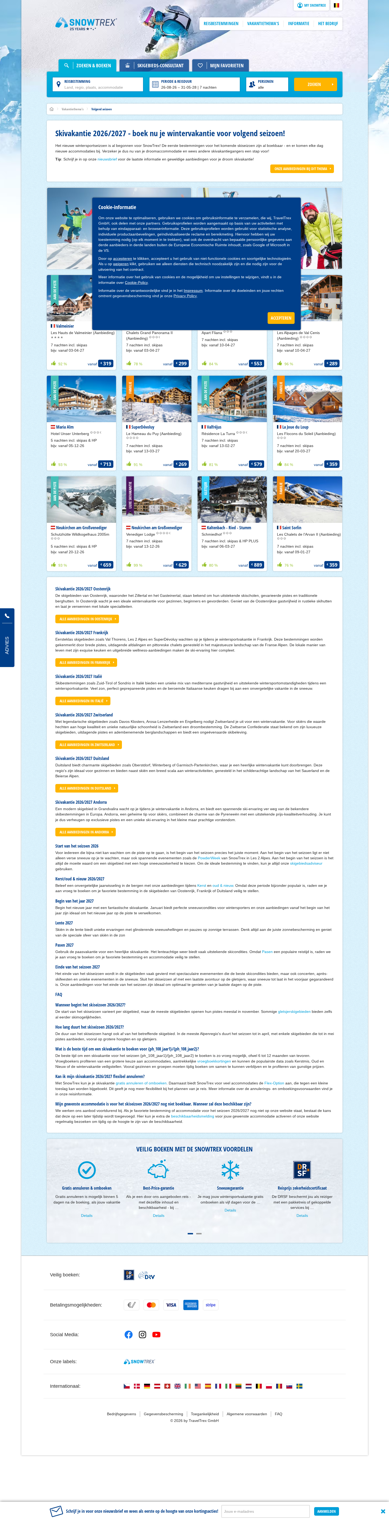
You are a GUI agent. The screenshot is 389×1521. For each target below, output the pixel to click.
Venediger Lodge (141, 534)
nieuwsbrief (107, 159)
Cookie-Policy (136, 282)
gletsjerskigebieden (295, 1011)
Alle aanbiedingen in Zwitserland (87, 744)
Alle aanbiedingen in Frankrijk (85, 662)
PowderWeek (209, 858)
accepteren (122, 258)
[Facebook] (128, 1334)
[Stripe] (210, 1305)
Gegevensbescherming (163, 1414)
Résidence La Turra (219, 434)
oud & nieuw (223, 885)
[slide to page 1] (190, 1233)
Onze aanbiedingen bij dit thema (301, 168)
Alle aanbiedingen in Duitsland (85, 788)
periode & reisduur (176, 81)
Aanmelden (326, 1511)
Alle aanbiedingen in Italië (81, 700)
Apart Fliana (212, 333)
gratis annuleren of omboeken (141, 1083)
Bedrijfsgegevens (121, 1414)
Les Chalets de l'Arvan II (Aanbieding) (309, 534)
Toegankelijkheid (205, 1414)
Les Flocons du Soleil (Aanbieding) (306, 434)
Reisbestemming (77, 81)
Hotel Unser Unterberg (70, 434)
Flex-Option (274, 1083)
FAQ (278, 1414)
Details (87, 1215)
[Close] (383, 1511)
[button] (336, 5)
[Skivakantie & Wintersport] (86, 23)
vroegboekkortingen (214, 1061)
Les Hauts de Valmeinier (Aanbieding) (83, 333)
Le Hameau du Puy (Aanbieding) (154, 434)
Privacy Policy (185, 296)
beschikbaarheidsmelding (192, 1116)
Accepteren (281, 318)
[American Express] (191, 1305)
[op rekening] (131, 1305)
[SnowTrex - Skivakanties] (139, 1361)
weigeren (121, 264)
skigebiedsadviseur (306, 863)
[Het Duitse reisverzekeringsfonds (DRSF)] (129, 1275)
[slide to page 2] (199, 1233)
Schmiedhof (212, 534)
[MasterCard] (151, 1305)
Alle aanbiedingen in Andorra (84, 831)
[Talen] (127, 1386)
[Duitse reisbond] (146, 1275)
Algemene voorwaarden (247, 1414)
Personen (266, 81)
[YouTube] (156, 1334)
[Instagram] (142, 1334)
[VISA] (171, 1305)
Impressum (193, 290)
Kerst (201, 885)
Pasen (267, 952)
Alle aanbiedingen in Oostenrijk (86, 618)
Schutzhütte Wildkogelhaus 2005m (80, 534)
